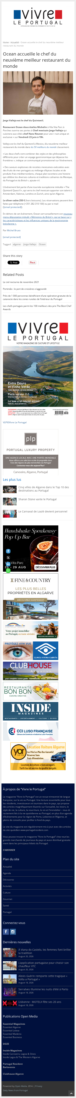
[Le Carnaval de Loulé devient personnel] (10, 516)
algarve (17, 244)
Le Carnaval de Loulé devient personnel (42, 511)
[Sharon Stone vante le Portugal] (10, 504)
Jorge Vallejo (29, 244)
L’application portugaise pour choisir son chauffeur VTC (43, 964)
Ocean (42, 244)
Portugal (7, 912)
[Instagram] (13, 932)
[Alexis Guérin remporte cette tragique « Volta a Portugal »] (10, 982)
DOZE (6, 1043)
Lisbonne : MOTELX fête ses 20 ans (39, 1002)
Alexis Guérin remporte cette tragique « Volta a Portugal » (42, 977)
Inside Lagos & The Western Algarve (21, 1057)
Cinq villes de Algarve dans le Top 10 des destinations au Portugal (43, 488)
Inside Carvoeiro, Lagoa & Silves (19, 1053)
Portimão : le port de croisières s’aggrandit (24, 288)
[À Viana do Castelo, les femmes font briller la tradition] (10, 956)
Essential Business (12, 1037)
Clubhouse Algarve (13, 1073)
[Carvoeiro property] (30, 596)
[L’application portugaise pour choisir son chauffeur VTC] (10, 969)
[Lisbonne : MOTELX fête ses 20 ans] (10, 1005)
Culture (7, 892)
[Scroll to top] (71, 1093)
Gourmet (7, 899)
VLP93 (6, 422)
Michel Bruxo (13, 230)
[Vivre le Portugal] (38, 17)
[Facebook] (6, 932)
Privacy (38, 1086)
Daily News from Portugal (15, 1090)
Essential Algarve (12, 1027)
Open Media (21, 1086)
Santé (6, 905)
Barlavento (9, 1067)
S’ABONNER (9, 850)
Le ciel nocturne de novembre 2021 (21, 282)
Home (6, 42)
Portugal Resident (13, 1063)
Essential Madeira (12, 1033)
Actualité (15, 42)
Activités (7, 886)
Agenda (7, 873)
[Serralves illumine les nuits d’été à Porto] (10, 995)
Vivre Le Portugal (18, 422)
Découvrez (8, 879)
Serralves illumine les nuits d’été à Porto (43, 989)
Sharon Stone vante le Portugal (37, 499)
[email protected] (12, 207)
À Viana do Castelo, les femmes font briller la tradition (44, 951)
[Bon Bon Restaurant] (30, 691)
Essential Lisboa (11, 1030)
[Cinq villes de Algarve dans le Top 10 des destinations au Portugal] (10, 492)
